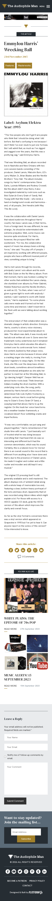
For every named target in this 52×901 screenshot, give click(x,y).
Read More (10, 629)
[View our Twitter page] (20, 871)
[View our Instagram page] (26, 871)
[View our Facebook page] (8, 871)
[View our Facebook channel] (14, 871)
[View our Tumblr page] (38, 871)
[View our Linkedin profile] (44, 871)
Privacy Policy (37, 881)
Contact (27, 885)
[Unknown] (26, 18)
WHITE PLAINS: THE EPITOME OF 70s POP (20, 620)
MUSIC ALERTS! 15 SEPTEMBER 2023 (17, 677)
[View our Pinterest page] (32, 871)
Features (9, 65)
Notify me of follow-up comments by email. (25, 757)
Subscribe (26, 838)
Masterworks (24, 65)
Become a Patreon (17, 881)
